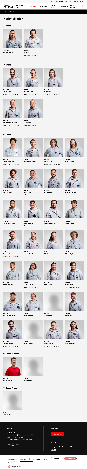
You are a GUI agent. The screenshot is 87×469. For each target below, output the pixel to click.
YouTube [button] (70, 447)
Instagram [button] (54, 447)
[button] (12, 42)
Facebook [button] (62, 447)
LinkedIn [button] (53, 449)
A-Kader (5, 12)
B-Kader (12, 12)
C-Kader (19, 12)
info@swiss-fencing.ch (25, 439)
